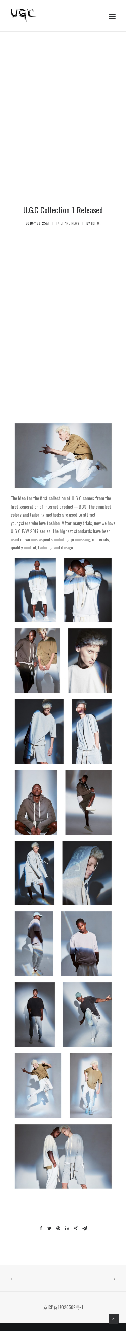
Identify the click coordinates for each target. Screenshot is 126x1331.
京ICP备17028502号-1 (63, 1307)
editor (96, 223)
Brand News (70, 223)
